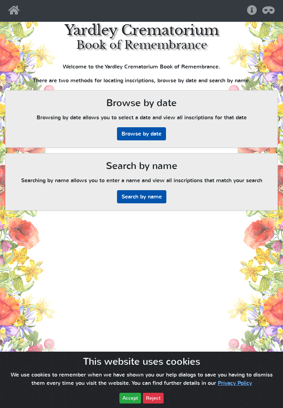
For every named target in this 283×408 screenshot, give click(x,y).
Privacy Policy (235, 383)
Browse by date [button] (141, 134)
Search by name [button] (141, 197)
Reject (153, 398)
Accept (130, 398)
